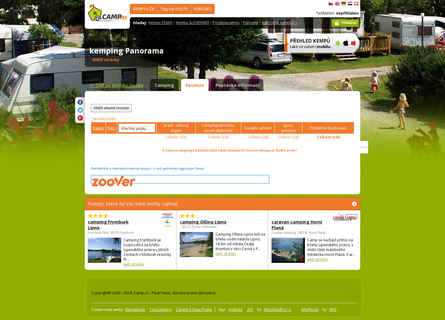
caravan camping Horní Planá (297, 224)
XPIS (332, 309)
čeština (330, 4)
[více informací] (306, 56)
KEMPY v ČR (143, 8)
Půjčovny (250, 22)
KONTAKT (202, 8)
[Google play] (337, 56)
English (337, 4)
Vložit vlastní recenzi (111, 108)
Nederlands (350, 4)
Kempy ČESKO (161, 22)
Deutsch (343, 4)
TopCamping (160, 309)
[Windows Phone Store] (357, 56)
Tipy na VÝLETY (174, 8)
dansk (356, 4)
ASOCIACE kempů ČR (279, 22)
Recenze (195, 85)
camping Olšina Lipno (203, 222)
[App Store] (345, 56)
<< (116, 85)
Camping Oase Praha (194, 309)
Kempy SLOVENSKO (192, 22)
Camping (164, 85)
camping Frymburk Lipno (108, 224)
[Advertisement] (386, 182)
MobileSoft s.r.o (278, 309)
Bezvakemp (135, 309)
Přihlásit (349, 23)
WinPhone (309, 309)
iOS (249, 309)
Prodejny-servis (226, 22)
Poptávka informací (237, 85)
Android (235, 309)
